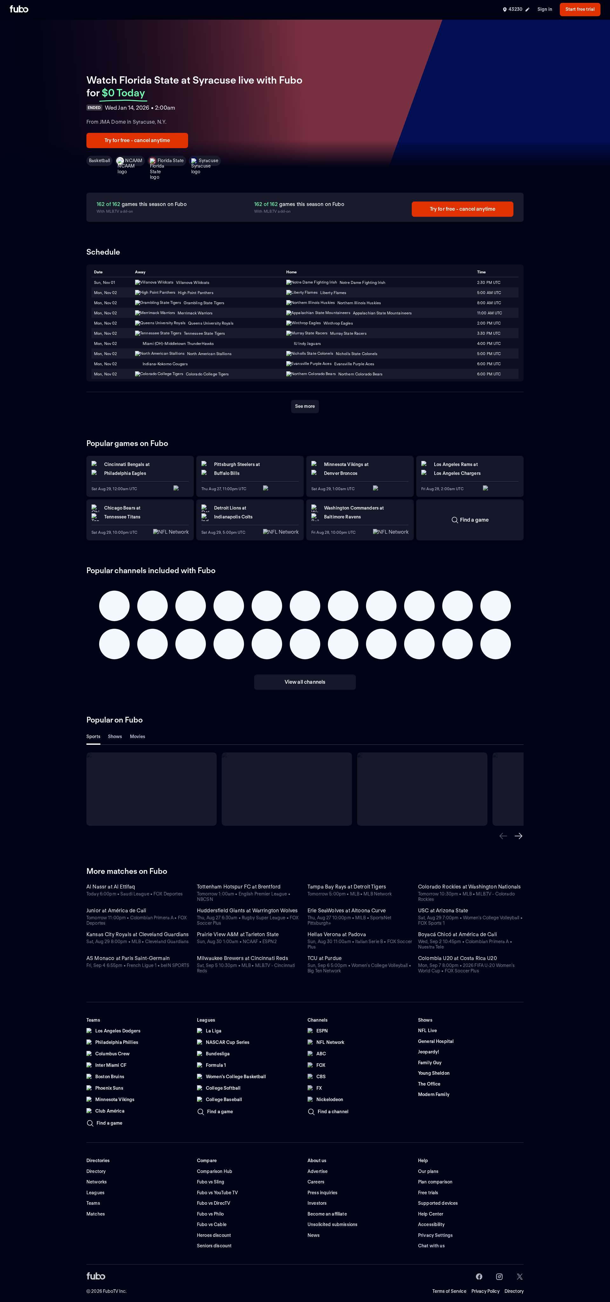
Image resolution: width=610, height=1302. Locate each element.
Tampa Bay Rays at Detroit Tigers (347, 887)
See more (305, 406)
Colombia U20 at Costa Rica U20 (457, 958)
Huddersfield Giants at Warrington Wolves (247, 911)
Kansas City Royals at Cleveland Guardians (137, 934)
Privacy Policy (485, 1291)
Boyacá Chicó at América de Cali (457, 934)
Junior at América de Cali (116, 911)
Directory (514, 1291)
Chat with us (431, 1245)
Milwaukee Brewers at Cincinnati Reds (242, 958)
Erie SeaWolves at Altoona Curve (347, 911)
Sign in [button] (545, 9)
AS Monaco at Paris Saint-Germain (128, 958)
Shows (115, 736)
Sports (93, 736)
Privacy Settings (435, 1235)
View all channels (305, 682)
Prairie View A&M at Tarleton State (238, 934)
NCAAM (133, 160)
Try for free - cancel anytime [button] (137, 140)
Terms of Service (449, 1291)
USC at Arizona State (443, 911)
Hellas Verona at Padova (337, 934)
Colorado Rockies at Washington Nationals (469, 887)
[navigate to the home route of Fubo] (19, 9)
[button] (503, 836)
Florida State (171, 160)
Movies (138, 736)
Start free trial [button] (580, 9)
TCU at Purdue (325, 958)
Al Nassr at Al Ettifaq (110, 887)
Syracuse (208, 160)
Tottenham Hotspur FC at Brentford (239, 887)
